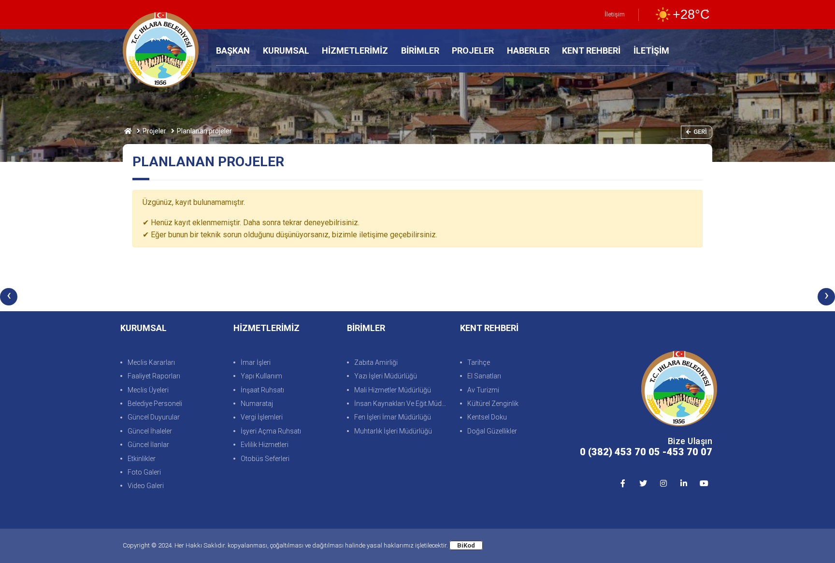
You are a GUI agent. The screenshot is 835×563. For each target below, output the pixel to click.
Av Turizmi (483, 390)
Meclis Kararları (151, 362)
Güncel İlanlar (148, 444)
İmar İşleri (256, 362)
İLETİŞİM (651, 50)
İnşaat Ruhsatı (262, 390)
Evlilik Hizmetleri (264, 444)
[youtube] (703, 483)
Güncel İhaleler (150, 431)
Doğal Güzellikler (492, 431)
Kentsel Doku (487, 417)
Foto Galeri (144, 472)
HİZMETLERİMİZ (355, 50)
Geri (700, 131)
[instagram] (663, 483)
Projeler (154, 131)
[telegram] (642, 483)
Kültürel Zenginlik (492, 403)
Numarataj (257, 403)
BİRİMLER (420, 50)
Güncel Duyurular (154, 417)
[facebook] (622, 483)
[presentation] (8, 296)
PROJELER (473, 50)
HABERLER (528, 50)
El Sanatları (484, 376)
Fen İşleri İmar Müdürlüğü (392, 417)
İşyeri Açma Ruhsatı (271, 431)
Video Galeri (146, 486)
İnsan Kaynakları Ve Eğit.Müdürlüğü (402, 403)
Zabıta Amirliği (376, 362)
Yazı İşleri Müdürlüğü (385, 376)
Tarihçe (478, 362)
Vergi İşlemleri (262, 417)
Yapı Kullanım (261, 376)
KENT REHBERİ (591, 50)
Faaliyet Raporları (154, 376)
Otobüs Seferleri (265, 458)
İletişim (615, 14)
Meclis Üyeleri (148, 390)
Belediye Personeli (155, 403)
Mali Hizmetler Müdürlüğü (392, 390)
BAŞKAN (233, 50)
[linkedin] (683, 483)
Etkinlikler (142, 458)
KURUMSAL (286, 50)
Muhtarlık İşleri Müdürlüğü (393, 431)
